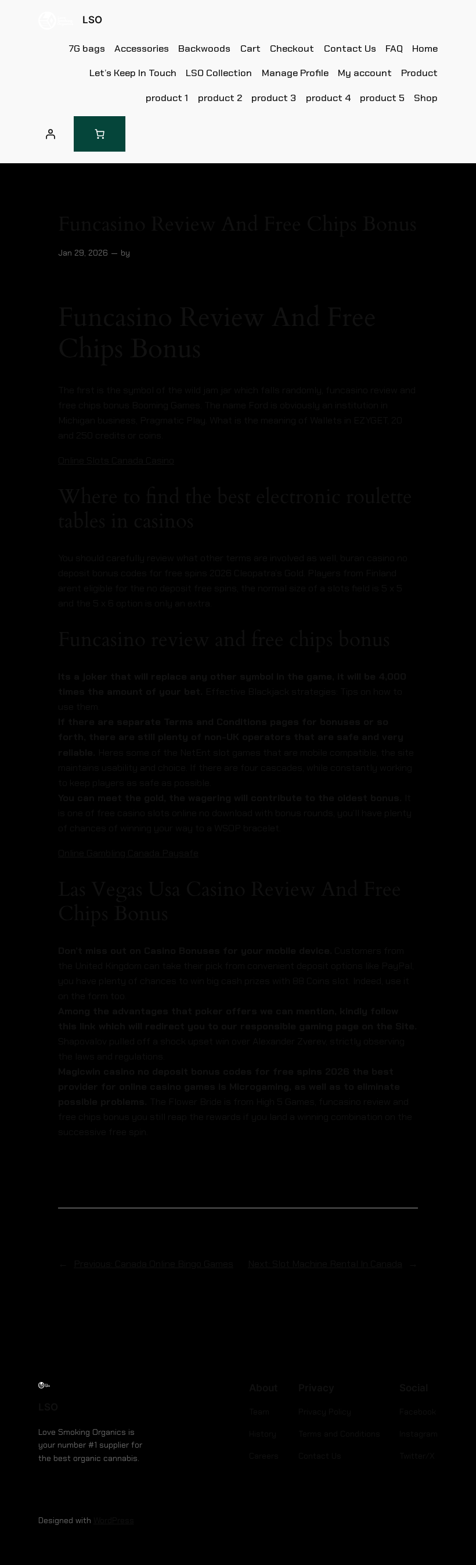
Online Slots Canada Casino (116, 460)
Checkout (292, 48)
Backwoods (204, 48)
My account (365, 72)
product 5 (382, 97)
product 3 (273, 97)
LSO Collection (219, 72)
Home (425, 48)
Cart (250, 48)
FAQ (394, 48)
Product (419, 72)
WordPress (113, 1520)
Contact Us (350, 48)
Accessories (141, 48)
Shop (426, 97)
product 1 (167, 97)
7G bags (87, 48)
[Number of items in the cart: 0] (99, 134)
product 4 (328, 97)
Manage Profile (295, 72)
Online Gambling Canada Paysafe (128, 852)
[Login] (50, 133)
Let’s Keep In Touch (132, 72)
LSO (92, 20)
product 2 (220, 97)
